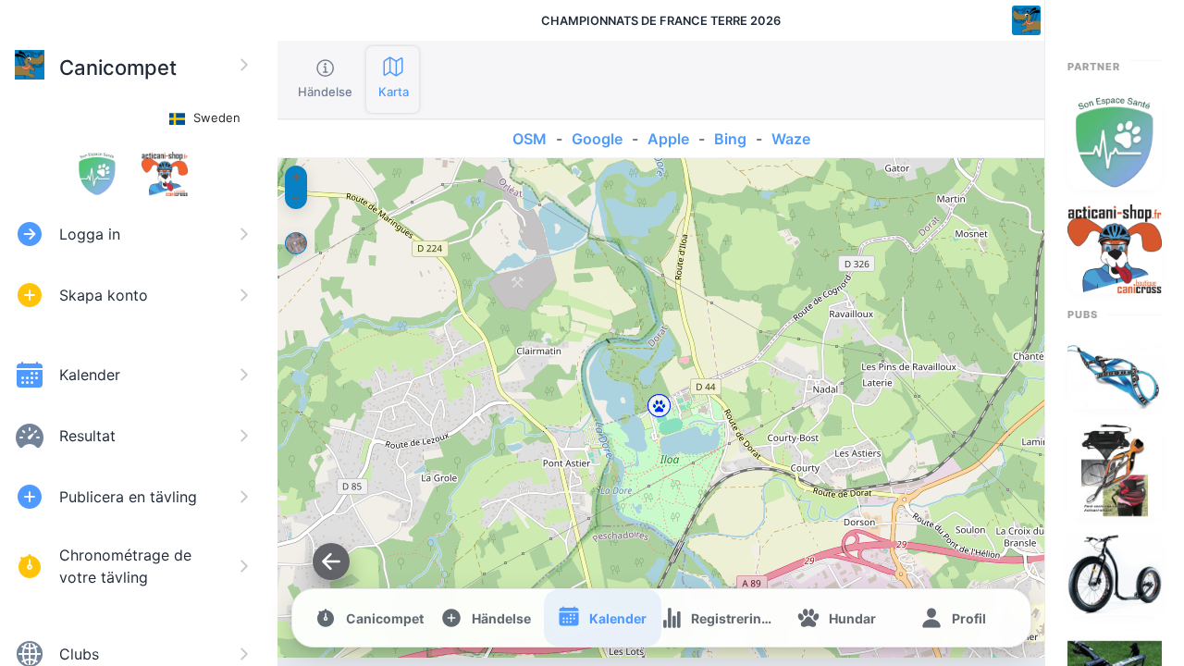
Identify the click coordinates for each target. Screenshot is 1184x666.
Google (597, 139)
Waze (790, 139)
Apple (668, 139)
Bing (730, 139)
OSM (529, 139)
